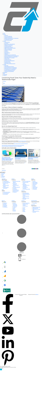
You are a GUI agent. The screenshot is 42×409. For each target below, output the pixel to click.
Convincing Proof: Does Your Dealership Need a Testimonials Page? (13, 85)
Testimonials (5, 74)
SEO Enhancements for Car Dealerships (10, 67)
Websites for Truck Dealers (8, 45)
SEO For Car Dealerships (8, 36)
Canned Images (35, 187)
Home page (3, 173)
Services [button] (22, 178)
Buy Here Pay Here (7, 61)
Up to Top (2, 177)
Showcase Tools (6, 58)
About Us (14, 209)
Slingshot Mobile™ (7, 52)
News (4, 73)
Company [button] (13, 200)
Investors (14, 210)
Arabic (24, 210)
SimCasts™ (6, 50)
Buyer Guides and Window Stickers (9, 63)
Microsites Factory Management (9, 60)
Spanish (24, 207)
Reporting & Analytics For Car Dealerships (10, 56)
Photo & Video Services (8, 40)
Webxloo (37, 294)
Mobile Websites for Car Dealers (9, 57)
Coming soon (35, 203)
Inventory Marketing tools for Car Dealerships (11, 55)
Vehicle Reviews (35, 183)
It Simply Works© (5, 181)
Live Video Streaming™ (7, 46)
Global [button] (3, 189)
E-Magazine (6, 53)
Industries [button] (23, 190)
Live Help (34, 181)
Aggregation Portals (7, 62)
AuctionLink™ (6, 51)
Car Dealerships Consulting (8, 39)
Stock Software (5, 194)
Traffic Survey (35, 188)
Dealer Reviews (35, 182)
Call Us (2, 175)
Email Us (2, 174)
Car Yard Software (6, 193)
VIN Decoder (35, 184)
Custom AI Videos (7, 42)
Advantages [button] (3, 178)
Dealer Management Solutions (9, 66)
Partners (14, 203)
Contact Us (5, 75)
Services (4, 34)
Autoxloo (4, 81)
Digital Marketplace (26, 193)
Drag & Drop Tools (16, 190)
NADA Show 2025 (35, 208)
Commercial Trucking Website (9, 71)
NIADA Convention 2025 (36, 207)
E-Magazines (5, 203)
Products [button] (13, 178)
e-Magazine (3, 176)
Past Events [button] (33, 204)
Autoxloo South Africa (26, 203)
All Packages (6, 65)
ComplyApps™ (35, 189)
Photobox (34, 186)
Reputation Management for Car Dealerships (11, 38)
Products (4, 41)
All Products (6, 43)
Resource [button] (3, 200)
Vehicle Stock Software (6, 192)
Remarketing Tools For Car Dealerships (10, 68)
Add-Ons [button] (32, 178)
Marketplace (5, 72)
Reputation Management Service (9, 70)
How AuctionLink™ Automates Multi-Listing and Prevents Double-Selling (13, 145)
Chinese (24, 211)
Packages (4, 64)
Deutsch (24, 209)
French (24, 208)
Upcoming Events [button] (34, 200)
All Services (6, 35)
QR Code (34, 185)
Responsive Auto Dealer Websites (9, 44)
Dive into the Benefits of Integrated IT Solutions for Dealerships (12, 146)
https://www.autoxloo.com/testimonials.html (21, 143)
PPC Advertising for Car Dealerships (10, 69)
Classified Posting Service (8, 37)
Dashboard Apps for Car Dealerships (10, 54)
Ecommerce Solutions (7, 59)
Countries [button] (23, 200)
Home (4, 33)
